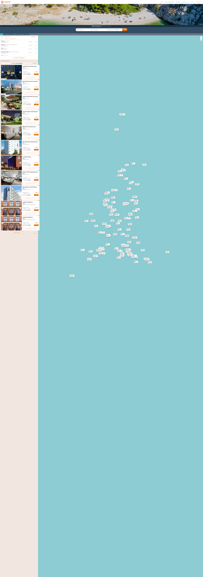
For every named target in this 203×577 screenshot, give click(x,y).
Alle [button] (1, 38)
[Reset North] (201, 40)
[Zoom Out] (201, 38)
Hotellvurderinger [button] (22, 34)
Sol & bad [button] (6, 38)
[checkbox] (4, 34)
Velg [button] (35, 41)
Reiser (161, 2)
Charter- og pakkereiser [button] (169, 2)
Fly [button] (188, 2)
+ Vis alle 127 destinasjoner (19, 57)
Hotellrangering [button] (15, 34)
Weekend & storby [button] (13, 38)
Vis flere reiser (17, 232)
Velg (36, 89)
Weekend (184, 2)
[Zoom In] (201, 36)
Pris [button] (10, 34)
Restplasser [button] (178, 2)
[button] (83, 29)
